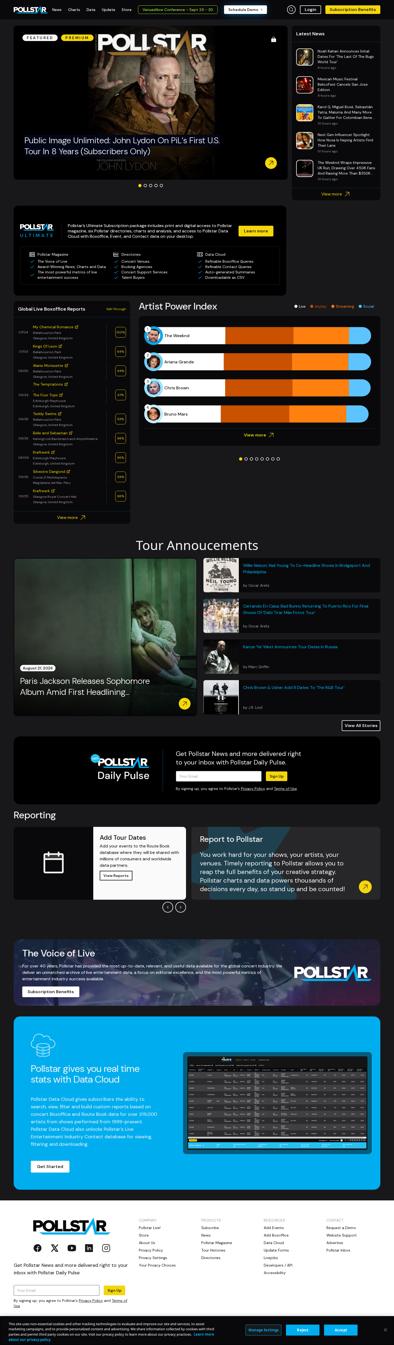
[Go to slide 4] (156, 185)
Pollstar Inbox (338, 1250)
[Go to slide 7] (272, 459)
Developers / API (278, 1265)
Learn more (256, 231)
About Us (147, 1242)
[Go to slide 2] (145, 185)
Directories (211, 1257)
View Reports (116, 875)
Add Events (274, 1227)
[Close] (385, 1330)
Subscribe (210, 1227)
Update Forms (276, 1250)
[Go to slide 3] (150, 185)
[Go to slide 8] (278, 459)
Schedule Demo (243, 9)
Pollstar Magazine (216, 1242)
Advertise (334, 1242)
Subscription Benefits (353, 9)
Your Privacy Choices (157, 1265)
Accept (341, 1330)
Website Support (341, 1235)
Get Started (50, 1166)
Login (310, 9)
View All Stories (361, 725)
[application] (259, 374)
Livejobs (271, 1257)
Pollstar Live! (150, 1227)
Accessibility (275, 1272)
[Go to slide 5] (161, 185)
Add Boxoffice (276, 1235)
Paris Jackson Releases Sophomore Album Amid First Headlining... (85, 687)
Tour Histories (213, 1250)
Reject (302, 1330)
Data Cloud (274, 1242)
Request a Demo (341, 1227)
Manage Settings (263, 1330)
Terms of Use (285, 788)
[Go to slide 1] (140, 185)
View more (331, 194)
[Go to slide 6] (267, 459)
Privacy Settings (153, 1257)
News (206, 1235)
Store (144, 1235)
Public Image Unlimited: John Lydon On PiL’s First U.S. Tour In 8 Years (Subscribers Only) (122, 146)
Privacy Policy (253, 788)
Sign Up (277, 776)
